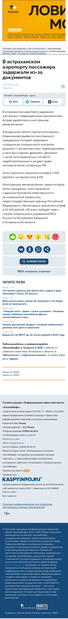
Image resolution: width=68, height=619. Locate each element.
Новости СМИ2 (10, 372)
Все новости (9, 496)
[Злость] (55, 236)
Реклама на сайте (11, 439)
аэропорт (45, 271)
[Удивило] (38, 236)
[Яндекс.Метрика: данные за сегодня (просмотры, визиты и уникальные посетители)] (28, 606)
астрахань (31, 271)
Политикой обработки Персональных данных (23, 51)
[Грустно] (46, 236)
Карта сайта (9, 492)
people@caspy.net (27, 435)
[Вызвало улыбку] (21, 236)
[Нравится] (12, 236)
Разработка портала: (32, 613)
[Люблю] (29, 236)
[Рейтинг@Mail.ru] (42, 606)
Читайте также (13, 282)
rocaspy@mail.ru (16, 443)
